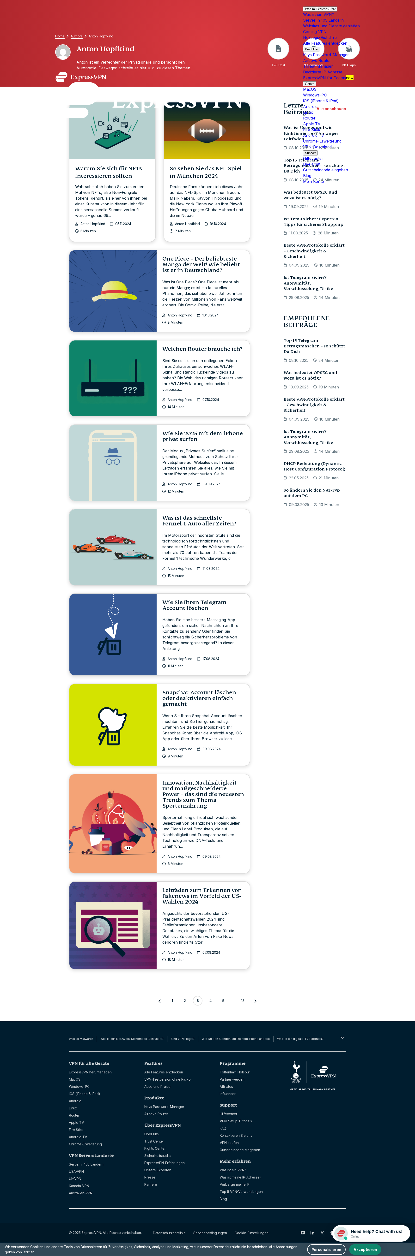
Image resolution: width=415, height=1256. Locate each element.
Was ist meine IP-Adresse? (240, 1177)
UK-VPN (75, 1179)
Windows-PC (315, 95)
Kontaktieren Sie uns (236, 1135)
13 (242, 1000)
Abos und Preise (157, 1086)
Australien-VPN (80, 1193)
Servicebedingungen (210, 1233)
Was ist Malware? (81, 1039)
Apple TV (311, 123)
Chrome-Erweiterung (322, 141)
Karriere (150, 1184)
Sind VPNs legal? (183, 1039)
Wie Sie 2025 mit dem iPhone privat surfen (202, 436)
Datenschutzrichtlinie (169, 1233)
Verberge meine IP (235, 1184)
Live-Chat (311, 164)
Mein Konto (313, 181)
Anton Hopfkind (92, 224)
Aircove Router (317, 60)
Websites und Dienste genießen (331, 26)
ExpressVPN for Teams (328, 77)
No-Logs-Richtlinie (320, 37)
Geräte (309, 84)
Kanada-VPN (79, 1186)
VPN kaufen (229, 1143)
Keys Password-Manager (326, 54)
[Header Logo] (149, 95)
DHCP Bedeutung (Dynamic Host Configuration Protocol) (315, 466)
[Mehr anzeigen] (341, 1038)
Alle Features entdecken (325, 43)
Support (310, 153)
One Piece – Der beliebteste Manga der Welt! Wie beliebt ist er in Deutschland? (201, 264)
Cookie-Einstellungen (252, 1233)
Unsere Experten (157, 1170)
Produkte (311, 49)
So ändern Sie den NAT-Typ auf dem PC (312, 493)
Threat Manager (318, 66)
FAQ (223, 1128)
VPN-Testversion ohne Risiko (167, 1079)
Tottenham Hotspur (235, 1072)
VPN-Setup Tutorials (236, 1121)
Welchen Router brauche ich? (202, 348)
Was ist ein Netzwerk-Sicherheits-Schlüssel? (132, 1039)
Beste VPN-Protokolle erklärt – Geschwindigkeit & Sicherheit (314, 251)
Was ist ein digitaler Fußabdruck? (300, 1039)
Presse (149, 1177)
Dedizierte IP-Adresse (322, 72)
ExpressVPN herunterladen (90, 1072)
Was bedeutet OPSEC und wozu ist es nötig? (310, 195)
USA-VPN (76, 1171)
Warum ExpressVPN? (320, 9)
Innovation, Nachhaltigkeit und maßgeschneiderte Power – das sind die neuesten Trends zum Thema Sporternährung (203, 794)
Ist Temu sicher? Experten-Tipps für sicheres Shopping (313, 221)
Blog (307, 175)
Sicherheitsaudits (157, 1156)
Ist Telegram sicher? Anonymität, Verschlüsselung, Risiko (308, 283)
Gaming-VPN (315, 31)
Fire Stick (311, 129)
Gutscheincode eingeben (325, 169)
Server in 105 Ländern (323, 20)
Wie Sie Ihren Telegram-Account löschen (195, 605)
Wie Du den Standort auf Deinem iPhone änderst (236, 1039)
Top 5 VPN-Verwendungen (241, 1192)
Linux (308, 112)
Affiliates (226, 1086)
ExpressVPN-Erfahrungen (164, 1163)
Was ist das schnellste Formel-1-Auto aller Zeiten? (199, 520)
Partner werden (232, 1079)
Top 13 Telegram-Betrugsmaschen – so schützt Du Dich (314, 346)
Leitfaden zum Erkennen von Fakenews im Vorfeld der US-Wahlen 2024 (202, 896)
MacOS (310, 89)
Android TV (313, 135)
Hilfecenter (313, 158)
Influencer (228, 1094)
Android (310, 106)
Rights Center (155, 1148)
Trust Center (154, 1141)
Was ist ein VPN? (318, 14)
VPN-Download (317, 146)
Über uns (151, 1134)
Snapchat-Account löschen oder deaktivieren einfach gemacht (199, 698)
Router (309, 118)
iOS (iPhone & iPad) (321, 100)
